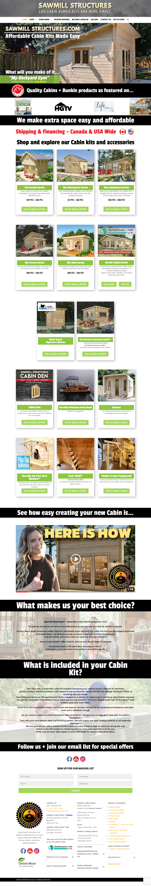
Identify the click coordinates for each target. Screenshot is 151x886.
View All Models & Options (34, 209)
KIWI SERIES (114, 819)
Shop (32, 20)
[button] (3, 53)
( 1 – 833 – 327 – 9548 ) (55, 808)
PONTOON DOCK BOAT (118, 842)
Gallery (94, 20)
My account (118, 20)
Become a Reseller (80, 20)
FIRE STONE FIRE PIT (117, 839)
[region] (75, 53)
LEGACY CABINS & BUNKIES (120, 849)
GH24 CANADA (109, 284)
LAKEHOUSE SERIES (117, 813)
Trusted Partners (62, 20)
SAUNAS (113, 822)
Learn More (44, 20)
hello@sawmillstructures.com (57, 811)
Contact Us (106, 20)
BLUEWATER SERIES (117, 810)
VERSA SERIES (115, 816)
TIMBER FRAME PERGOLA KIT (120, 836)
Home (24, 20)
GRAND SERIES (115, 807)
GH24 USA (125, 284)
